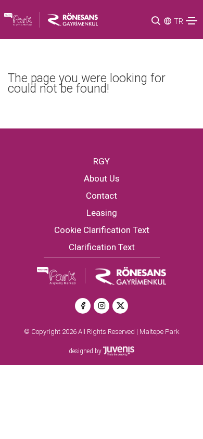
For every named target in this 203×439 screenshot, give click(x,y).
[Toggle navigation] (191, 20)
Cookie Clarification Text (101, 230)
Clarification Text (102, 247)
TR (178, 21)
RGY (101, 161)
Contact (101, 195)
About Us (102, 178)
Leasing (101, 213)
